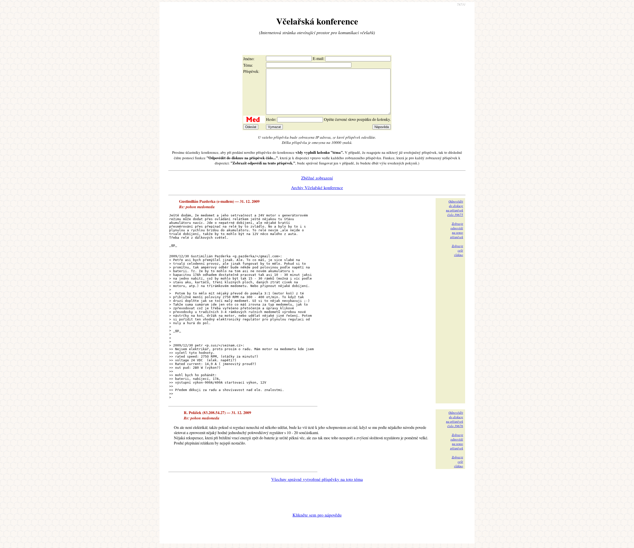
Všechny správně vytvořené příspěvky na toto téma (317, 479)
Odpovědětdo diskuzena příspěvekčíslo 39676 (454, 419)
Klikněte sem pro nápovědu (317, 515)
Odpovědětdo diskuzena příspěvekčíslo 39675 (454, 208)
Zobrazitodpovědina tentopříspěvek (456, 230)
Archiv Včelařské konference (317, 187)
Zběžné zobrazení (317, 178)
